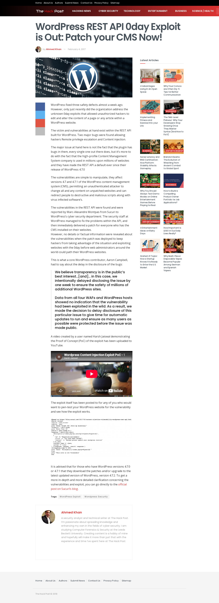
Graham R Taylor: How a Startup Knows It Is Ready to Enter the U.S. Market (149, 262)
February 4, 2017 (77, 49)
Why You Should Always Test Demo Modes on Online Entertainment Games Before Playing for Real (149, 198)
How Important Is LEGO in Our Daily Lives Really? (172, 230)
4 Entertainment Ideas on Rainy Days (148, 230)
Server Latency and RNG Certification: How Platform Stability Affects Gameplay (149, 162)
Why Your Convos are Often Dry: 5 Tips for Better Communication (172, 90)
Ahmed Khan (53, 49)
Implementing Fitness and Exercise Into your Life (149, 121)
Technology (132, 11)
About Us (48, 2)
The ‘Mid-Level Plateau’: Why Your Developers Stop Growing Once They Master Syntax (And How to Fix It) (174, 126)
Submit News (72, 2)
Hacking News (81, 11)
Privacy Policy (101, 2)
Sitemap (115, 2)
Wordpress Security (96, 496)
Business (181, 11)
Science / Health (203, 11)
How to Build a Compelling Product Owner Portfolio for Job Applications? (171, 196)
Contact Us (86, 2)
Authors (59, 2)
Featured (148, 111)
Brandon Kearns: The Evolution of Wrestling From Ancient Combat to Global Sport (172, 162)
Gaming (147, 150)
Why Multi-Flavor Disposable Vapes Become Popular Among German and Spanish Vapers (173, 263)
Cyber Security (108, 11)
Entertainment (158, 11)
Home (38, 2)
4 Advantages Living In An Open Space (148, 89)
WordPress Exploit (70, 496)
